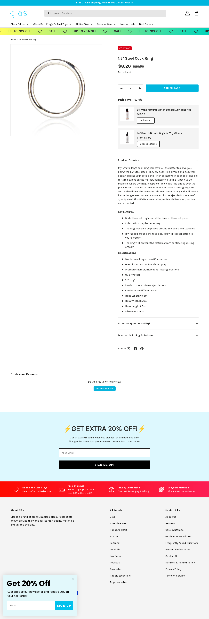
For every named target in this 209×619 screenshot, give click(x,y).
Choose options (148, 143)
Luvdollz (115, 549)
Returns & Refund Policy (180, 562)
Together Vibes (118, 582)
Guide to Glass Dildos (178, 536)
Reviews (170, 523)
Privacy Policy (173, 569)
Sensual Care (104, 24)
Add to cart (172, 88)
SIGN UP (64, 606)
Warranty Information (177, 549)
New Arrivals (127, 24)
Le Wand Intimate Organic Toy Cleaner (160, 133)
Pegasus (115, 562)
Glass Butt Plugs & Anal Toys (50, 24)
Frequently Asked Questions (182, 542)
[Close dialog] (73, 578)
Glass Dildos (17, 24)
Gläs (112, 516)
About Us (170, 516)
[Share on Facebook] (135, 348)
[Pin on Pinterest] (142, 348)
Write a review (104, 388)
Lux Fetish (116, 556)
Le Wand (115, 542)
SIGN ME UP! (104, 464)
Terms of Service (175, 575)
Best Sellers (146, 24)
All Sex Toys (82, 24)
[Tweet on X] (129, 348)
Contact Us (171, 556)
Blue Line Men (118, 523)
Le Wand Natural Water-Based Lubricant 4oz (164, 109)
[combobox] (105, 13)
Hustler (114, 536)
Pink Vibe (115, 569)
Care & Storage (174, 529)
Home (13, 40)
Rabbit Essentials (120, 575)
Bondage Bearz (119, 529)
